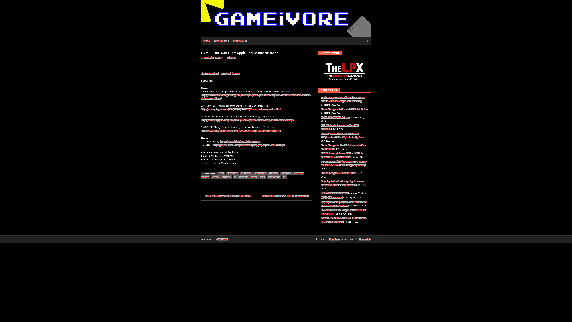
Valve (262, 177)
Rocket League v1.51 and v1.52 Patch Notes (344, 109)
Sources (239, 41)
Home (206, 41)
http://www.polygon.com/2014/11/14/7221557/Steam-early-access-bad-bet (241, 109)
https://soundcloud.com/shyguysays (239, 141)
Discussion (246, 173)
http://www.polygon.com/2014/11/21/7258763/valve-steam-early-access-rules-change (247, 120)
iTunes (235, 73)
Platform (220, 41)
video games (274, 177)
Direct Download (210, 73)
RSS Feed (226, 73)
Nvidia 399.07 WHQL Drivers (335, 117)
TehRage (231, 57)
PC (235, 177)
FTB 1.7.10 (273, 173)
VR (284, 177)
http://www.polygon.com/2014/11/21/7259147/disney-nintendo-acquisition (240, 130)
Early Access (260, 173)
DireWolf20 (232, 173)
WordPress (334, 239)
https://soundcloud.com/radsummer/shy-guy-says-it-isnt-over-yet (249, 145)
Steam (254, 177)
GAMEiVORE (286, 173)
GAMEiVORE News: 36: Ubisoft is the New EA (228, 196)
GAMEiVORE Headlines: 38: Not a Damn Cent (285, 196)
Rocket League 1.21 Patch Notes (338, 173)
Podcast (243, 177)
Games (215, 177)
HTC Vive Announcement (334, 192)
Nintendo (226, 177)
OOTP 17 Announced (332, 197)
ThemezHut (364, 239)
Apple (221, 173)
